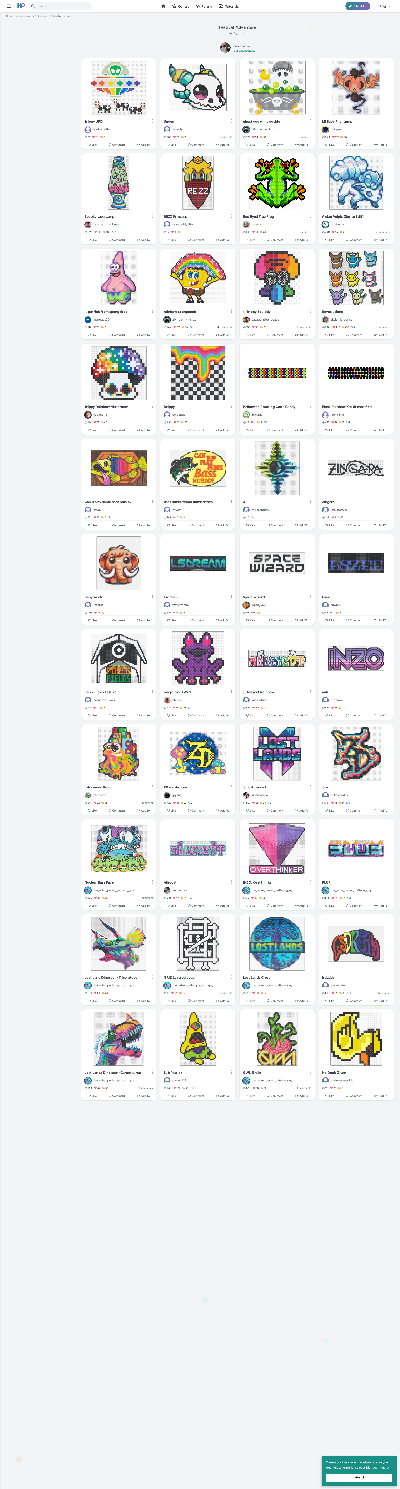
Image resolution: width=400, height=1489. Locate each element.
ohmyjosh (99, 795)
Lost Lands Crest (256, 978)
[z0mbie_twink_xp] (246, 129)
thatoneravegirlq (342, 1080)
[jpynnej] (167, 795)
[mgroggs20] (88, 319)
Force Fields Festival (101, 692)
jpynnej (177, 795)
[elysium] (167, 700)
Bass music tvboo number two (188, 502)
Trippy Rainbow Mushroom (106, 407)
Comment (118, 145)
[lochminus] (325, 414)
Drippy (169, 407)
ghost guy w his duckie (261, 121)
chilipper (337, 129)
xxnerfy (177, 129)
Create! (360, 6)
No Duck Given (334, 1073)
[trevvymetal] (167, 605)
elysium (177, 700)
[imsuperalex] (325, 510)
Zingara (328, 502)
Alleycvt (170, 882)
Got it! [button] (359, 1477)
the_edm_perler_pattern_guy (113, 890)
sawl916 (336, 605)
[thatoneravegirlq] (325, 1080)
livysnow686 (260, 795)
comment (305, 136)
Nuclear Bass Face (99, 882)
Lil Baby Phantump (337, 121)
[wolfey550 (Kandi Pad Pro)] (246, 605)
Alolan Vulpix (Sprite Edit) (343, 217)
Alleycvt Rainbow (260, 692)
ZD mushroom (175, 787)
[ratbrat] (88, 605)
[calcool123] (167, 1080)
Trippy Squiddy (258, 312)
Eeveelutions (332, 312)
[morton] (246, 224)
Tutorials (232, 7)
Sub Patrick (173, 1073)
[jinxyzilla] (246, 414)
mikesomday (260, 510)
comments (225, 136)
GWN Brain (252, 1073)
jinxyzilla (257, 414)
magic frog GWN (177, 692)
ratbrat (98, 605)
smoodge (178, 414)
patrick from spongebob (108, 312)
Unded (169, 121)
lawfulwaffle (101, 129)
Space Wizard (254, 597)
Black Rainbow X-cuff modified (347, 407)
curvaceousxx (23, 16)
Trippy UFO (93, 121)
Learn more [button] (380, 1467)
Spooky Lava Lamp (99, 217)
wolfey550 (259, 605)
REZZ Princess (175, 217)
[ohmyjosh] (88, 795)
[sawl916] (325, 605)
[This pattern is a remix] (86, 312)
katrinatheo (259, 700)
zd (327, 787)
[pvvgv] (88, 510)
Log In (385, 6)
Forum (207, 7)
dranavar (337, 700)
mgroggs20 (101, 319)
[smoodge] (167, 414)
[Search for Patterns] (33, 6)
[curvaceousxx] (225, 48)
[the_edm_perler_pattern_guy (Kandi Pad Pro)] (88, 890)
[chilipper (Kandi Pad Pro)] (325, 129)
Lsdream (171, 597)
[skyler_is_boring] (325, 319)
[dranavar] (325, 700)
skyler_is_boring (341, 319)
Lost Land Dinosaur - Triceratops (111, 978)
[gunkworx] (325, 224)
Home (163, 6)
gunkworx (337, 224)
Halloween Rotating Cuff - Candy (269, 407)
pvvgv (97, 510)
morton (257, 224)
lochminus (338, 414)
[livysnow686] (246, 795)
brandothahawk (104, 700)
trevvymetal (180, 605)
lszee (326, 597)
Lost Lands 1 (256, 787)
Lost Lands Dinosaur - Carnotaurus (113, 1073)
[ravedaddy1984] (167, 224)
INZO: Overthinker (258, 882)
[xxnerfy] (167, 129)
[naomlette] (88, 414)
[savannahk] (325, 985)
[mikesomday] (246, 510)
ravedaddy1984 (183, 224)
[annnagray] (167, 890)
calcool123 (179, 1080)
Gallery (183, 7)
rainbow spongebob (180, 312)
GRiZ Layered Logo (179, 978)
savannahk (338, 985)
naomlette (100, 414)
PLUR (326, 882)
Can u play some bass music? (108, 502)
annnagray (179, 890)
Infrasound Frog (98, 787)
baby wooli (93, 597)
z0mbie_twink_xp (264, 129)
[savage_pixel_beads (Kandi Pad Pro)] (88, 224)
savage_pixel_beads (107, 224)
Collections (41, 16)
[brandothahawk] (88, 700)
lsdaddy (328, 978)
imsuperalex (339, 510)
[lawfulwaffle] (88, 129)
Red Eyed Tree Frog (258, 217)
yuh (325, 692)
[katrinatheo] (246, 700)
